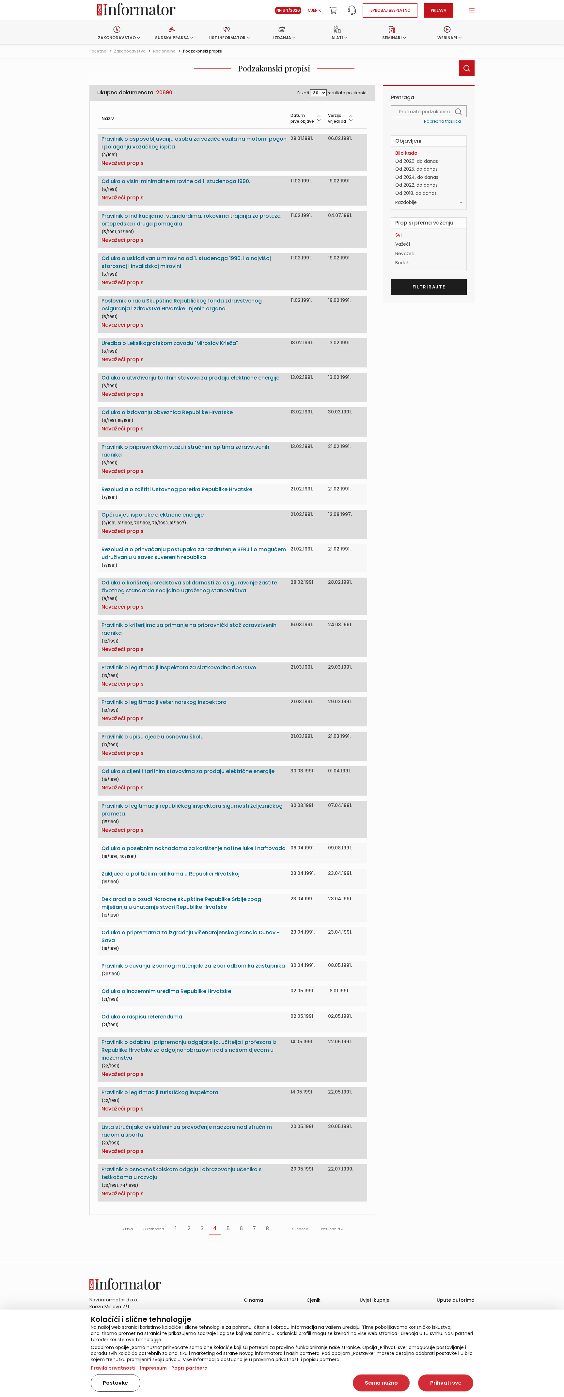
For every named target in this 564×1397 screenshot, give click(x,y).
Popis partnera (189, 1368)
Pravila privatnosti (113, 1368)
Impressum (153, 1368)
